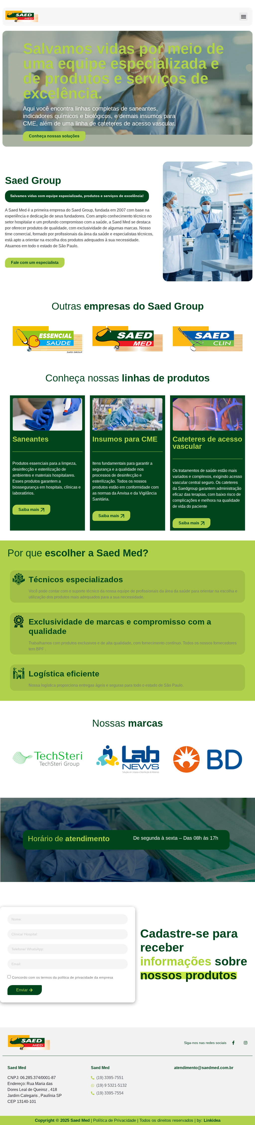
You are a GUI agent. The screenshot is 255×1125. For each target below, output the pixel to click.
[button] (243, 16)
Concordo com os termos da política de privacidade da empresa (62, 977)
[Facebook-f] (233, 1043)
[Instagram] (246, 1043)
